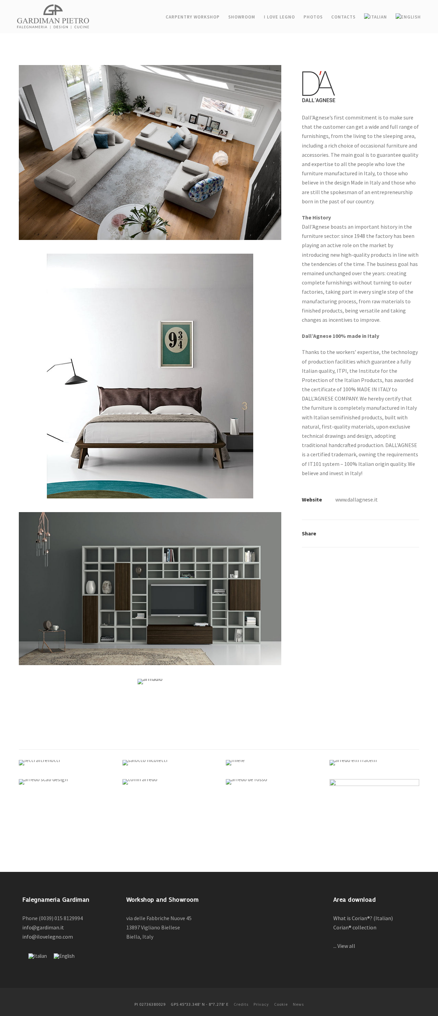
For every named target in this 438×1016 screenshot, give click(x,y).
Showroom (241, 17)
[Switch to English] (64, 956)
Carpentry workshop (193, 17)
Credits (241, 1004)
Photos (313, 17)
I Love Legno (279, 17)
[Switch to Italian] (375, 18)
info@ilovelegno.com (47, 936)
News (298, 1004)
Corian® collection (355, 927)
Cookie (281, 1004)
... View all (344, 945)
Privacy (261, 1004)
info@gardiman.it (43, 927)
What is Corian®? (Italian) (364, 918)
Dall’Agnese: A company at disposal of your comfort (374, 810)
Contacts (343, 17)
